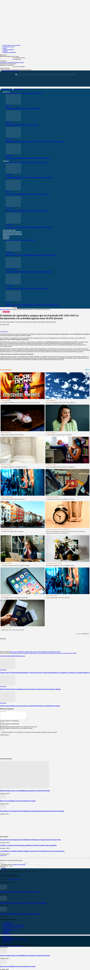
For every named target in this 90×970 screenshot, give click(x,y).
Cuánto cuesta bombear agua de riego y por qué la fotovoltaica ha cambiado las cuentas (30, 706)
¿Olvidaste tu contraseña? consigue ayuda (11, 62)
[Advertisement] (22, 637)
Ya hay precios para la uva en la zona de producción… (24, 108)
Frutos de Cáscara (19, 93)
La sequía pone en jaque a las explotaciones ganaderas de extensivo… (29, 227)
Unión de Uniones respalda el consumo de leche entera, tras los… (28, 194)
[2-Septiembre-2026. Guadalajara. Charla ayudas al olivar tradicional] (13, 267)
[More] (27, 326)
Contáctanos (6, 942)
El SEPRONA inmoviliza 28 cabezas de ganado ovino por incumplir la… (29, 177)
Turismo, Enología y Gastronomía (12, 234)
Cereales (11, 93)
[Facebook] (2, 326)
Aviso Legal (6, 936)
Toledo (33, 240)
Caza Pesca (6, 237)
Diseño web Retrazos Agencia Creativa (11, 946)
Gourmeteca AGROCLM (9, 52)
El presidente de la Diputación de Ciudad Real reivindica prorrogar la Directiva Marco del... (30, 840)
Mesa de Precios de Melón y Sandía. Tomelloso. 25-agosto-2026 (27, 288)
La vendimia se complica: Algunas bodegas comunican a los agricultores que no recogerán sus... (32, 851)
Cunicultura (24, 162)
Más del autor (21, 656)
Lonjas (5, 48)
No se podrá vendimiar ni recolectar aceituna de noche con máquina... (24, 903)
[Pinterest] (12, 326)
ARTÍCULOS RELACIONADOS (8, 656)
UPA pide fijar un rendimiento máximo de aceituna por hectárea (28, 158)
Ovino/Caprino (35, 162)
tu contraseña (17, 59)
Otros (38, 93)
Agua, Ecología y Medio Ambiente (12, 231)
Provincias (6, 238)
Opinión (5, 51)
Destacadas (9, 122)
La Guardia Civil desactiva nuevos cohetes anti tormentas (20, 914)
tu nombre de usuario (19, 57)
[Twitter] (7, 326)
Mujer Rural (6, 236)
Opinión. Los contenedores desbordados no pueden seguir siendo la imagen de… (33, 305)
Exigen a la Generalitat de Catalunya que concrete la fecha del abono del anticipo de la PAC (35, 651)
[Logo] (6, 89)
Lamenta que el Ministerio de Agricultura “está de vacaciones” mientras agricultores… (35, 141)
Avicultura (18, 162)
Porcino (41, 162)
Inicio (1, 309)
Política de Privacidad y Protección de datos (15, 939)
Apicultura (12, 162)
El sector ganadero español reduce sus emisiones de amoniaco (27, 211)
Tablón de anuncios (8, 49)
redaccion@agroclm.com (15, 879)
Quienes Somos (7, 940)
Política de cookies (8, 938)
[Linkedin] (22, 326)
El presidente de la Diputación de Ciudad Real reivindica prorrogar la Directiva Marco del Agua (32, 811)
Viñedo (42, 93)
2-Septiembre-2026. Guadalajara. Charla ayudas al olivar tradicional (29, 272)
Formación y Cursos (8, 46)
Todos (7, 93)
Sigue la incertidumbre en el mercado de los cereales (18, 801)
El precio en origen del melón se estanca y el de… (22, 125)
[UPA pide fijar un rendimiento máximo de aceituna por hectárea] (13, 154)
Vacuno (46, 162)
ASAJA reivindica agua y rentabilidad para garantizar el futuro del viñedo (30, 255)
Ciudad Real (9, 174)
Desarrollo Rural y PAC (9, 230)
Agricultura (6, 92)
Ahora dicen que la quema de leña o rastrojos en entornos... (20, 892)
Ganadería (6, 161)
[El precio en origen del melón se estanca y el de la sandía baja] (13, 120)
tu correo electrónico (19, 66)
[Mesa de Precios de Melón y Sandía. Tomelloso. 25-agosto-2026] (13, 284)
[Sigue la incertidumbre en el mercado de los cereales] (3, 798)
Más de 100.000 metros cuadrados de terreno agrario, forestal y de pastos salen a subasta (30, 689)
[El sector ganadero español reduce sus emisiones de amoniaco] (13, 206)
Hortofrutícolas (28, 93)
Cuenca (23, 240)
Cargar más (3, 855)
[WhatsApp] (17, 326)
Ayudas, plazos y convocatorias (11, 45)
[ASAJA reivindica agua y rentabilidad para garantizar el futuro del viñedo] (13, 251)
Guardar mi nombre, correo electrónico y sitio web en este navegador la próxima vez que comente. (29, 732)
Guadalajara (28, 240)
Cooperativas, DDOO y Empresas (12, 233)
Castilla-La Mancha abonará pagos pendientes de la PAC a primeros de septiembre (28, 845)
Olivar (34, 93)
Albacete (11, 240)
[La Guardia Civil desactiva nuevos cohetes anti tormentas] (3, 911)
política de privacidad (19, 864)
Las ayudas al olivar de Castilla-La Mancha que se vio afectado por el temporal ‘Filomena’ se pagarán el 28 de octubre (43, 653)
